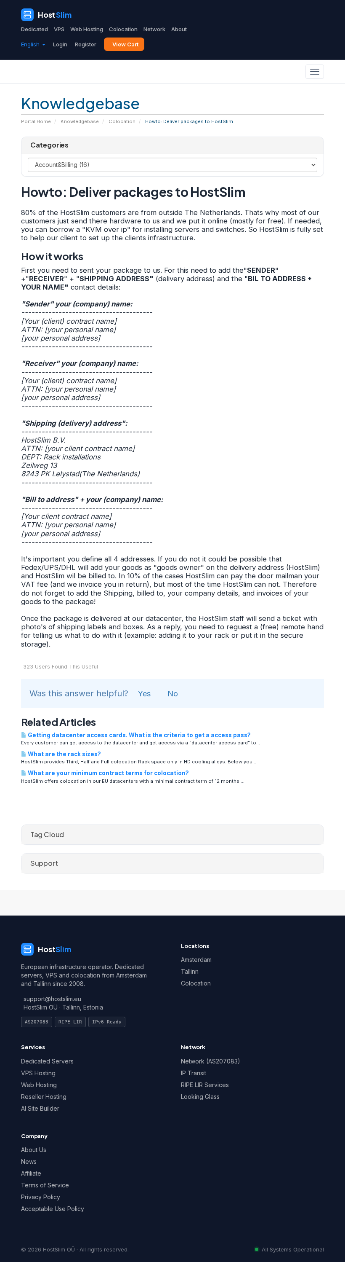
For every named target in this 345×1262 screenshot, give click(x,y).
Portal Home (36, 121)
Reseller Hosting (43, 1096)
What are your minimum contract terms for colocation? (108, 773)
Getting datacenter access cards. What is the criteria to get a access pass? (139, 735)
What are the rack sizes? (64, 754)
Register (85, 44)
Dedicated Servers (47, 1061)
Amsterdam (196, 959)
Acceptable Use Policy (52, 1208)
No (172, 693)
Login (60, 44)
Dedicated (34, 29)
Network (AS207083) (210, 1061)
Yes (144, 693)
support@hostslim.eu (52, 998)
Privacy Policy (40, 1196)
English (31, 44)
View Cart (125, 44)
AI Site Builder (40, 1108)
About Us (33, 1149)
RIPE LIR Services (205, 1084)
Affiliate (31, 1173)
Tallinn (190, 971)
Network (154, 29)
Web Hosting (86, 29)
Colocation (123, 29)
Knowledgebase (80, 121)
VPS (59, 29)
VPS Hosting (38, 1073)
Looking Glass (200, 1096)
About (179, 29)
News (29, 1161)
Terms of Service (45, 1185)
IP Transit (193, 1073)
